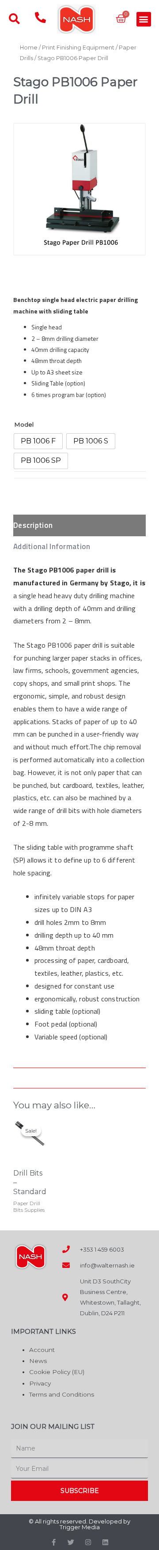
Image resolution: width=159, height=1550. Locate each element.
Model (24, 424)
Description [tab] (33, 525)
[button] (143, 19)
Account (42, 1349)
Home (29, 47)
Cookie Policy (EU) (56, 1371)
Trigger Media (80, 1527)
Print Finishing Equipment (78, 47)
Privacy (40, 1383)
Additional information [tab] (52, 546)
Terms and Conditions (61, 1394)
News (38, 1360)
